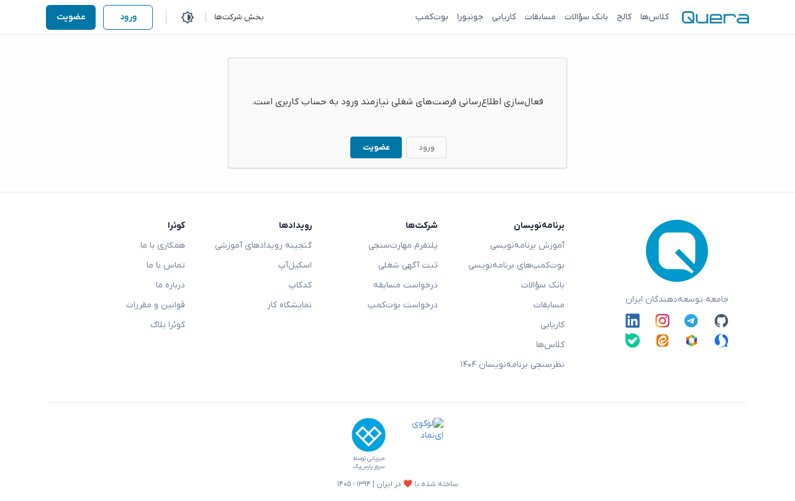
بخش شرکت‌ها (239, 17)
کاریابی (504, 17)
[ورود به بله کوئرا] (632, 340)
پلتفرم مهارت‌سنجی (403, 245)
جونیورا (470, 17)
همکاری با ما (162, 245)
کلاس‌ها (654, 17)
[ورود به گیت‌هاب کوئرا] (721, 321)
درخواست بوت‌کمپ (403, 305)
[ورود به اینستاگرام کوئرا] (662, 321)
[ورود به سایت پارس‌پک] (369, 435)
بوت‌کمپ (432, 17)
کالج (624, 17)
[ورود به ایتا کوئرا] (662, 340)
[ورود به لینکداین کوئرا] (632, 321)
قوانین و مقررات (155, 305)
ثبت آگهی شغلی (408, 265)
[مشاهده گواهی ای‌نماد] (418, 444)
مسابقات (540, 17)
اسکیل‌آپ (295, 265)
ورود (128, 17)
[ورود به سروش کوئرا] (721, 340)
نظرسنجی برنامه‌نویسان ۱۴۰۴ (512, 365)
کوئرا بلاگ (167, 325)
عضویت (71, 17)
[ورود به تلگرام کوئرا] (691, 321)
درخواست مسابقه (405, 285)
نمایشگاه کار (289, 305)
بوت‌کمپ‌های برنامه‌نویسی (516, 265)
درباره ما (170, 285)
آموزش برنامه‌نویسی (527, 245)
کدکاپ (300, 285)
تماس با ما (166, 265)
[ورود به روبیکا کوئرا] (691, 340)
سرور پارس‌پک (368, 467)
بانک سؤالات (586, 17)
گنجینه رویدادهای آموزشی (263, 245)
